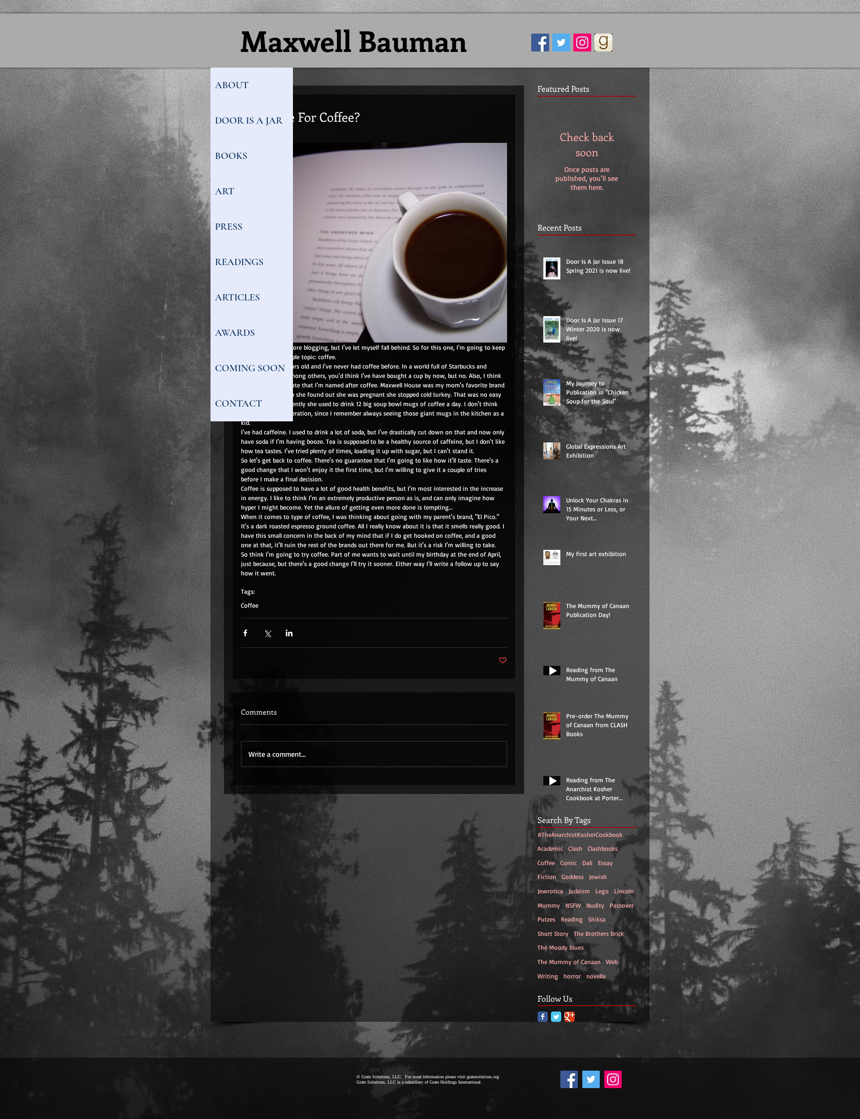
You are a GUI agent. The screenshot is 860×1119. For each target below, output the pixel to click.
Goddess (573, 876)
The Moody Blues (561, 947)
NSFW (573, 905)
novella (596, 976)
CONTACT (238, 403)
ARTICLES (237, 297)
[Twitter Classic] (556, 1017)
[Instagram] (582, 42)
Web (612, 961)
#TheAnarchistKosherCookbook (580, 834)
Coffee (249, 605)
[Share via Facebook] (245, 633)
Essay (605, 862)
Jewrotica (550, 891)
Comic (568, 862)
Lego (602, 891)
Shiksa (597, 919)
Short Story (553, 933)
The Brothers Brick (599, 933)
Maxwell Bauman (353, 40)
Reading (572, 919)
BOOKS (231, 156)
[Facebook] (540, 42)
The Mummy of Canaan (569, 961)
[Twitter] (561, 42)
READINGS (239, 262)
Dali (587, 862)
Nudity (595, 905)
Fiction (547, 876)
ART (224, 191)
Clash (575, 848)
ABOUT (232, 85)
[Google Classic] (569, 1017)
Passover (622, 905)
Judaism (579, 891)
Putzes (546, 919)
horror (572, 976)
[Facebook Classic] (543, 1017)
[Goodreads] (603, 42)
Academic (550, 848)
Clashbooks (603, 848)
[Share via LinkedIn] (289, 633)
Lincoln (624, 891)
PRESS (228, 226)
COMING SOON (250, 368)
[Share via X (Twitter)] (267, 633)
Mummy (549, 905)
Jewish (598, 876)
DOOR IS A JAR (249, 120)
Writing (548, 976)
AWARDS (235, 333)
